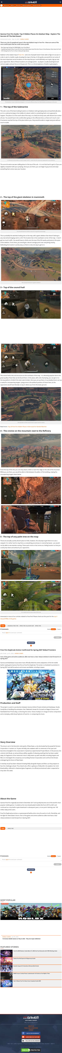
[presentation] (6, 625)
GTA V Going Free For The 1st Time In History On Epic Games (15, 51)
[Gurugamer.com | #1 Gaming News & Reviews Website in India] (31, 2)
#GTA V (12, 5)
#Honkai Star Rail (37, 5)
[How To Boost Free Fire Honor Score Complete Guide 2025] (6, 983)
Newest (53, 629)
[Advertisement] (31, 19)
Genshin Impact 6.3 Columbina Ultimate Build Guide (26, 966)
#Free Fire (18, 5)
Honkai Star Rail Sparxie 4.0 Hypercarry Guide (24, 958)
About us (31, 1026)
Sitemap (31, 1030)
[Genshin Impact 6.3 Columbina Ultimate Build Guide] (6, 968)
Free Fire (21, 55)
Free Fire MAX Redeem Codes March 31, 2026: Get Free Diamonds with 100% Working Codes (35, 951)
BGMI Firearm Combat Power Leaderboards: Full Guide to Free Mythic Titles (31, 973)
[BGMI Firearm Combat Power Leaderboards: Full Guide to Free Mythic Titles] (6, 976)
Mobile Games (24, 39)
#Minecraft (6, 5)
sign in (7, 632)
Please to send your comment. (12, 632)
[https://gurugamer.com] (31, 1017)
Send (57, 637)
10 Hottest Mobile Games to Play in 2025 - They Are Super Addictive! (21, 939)
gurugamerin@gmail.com (32, 1022)
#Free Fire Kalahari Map (27, 626)
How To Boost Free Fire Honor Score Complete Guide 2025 (27, 981)
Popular (59, 629)
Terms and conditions (31, 1028)
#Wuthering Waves (26, 5)
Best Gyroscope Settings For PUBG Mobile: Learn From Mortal (15, 47)
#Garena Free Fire (13, 626)
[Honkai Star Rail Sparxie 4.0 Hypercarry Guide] (6, 961)
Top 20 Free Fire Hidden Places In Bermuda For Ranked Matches (27, 427)
